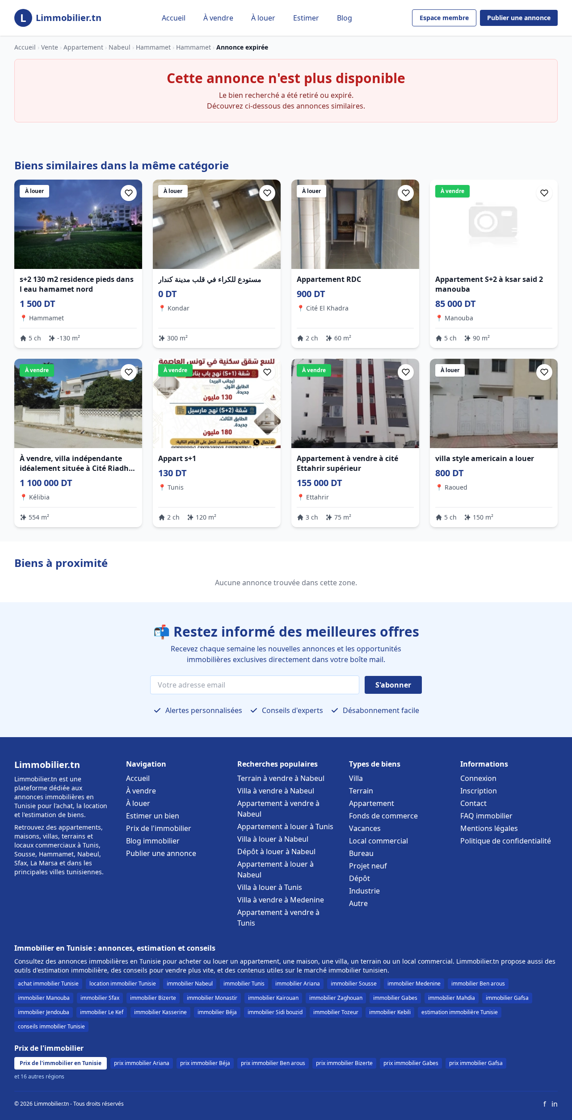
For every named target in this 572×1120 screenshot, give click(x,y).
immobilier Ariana (297, 983)
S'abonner (393, 685)
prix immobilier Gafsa (476, 1063)
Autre (358, 903)
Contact (473, 803)
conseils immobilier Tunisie (51, 1026)
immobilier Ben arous (478, 983)
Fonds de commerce (383, 816)
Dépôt (359, 878)
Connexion (478, 778)
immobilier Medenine (414, 983)
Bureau (361, 853)
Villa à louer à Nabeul (272, 839)
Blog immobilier (153, 841)
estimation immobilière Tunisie (459, 1012)
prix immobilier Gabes (410, 1063)
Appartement (83, 47)
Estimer (306, 18)
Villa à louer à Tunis (269, 887)
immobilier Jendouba (43, 1012)
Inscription (478, 791)
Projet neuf (368, 866)
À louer (263, 18)
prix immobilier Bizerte (344, 1063)
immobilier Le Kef (101, 1012)
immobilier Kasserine (160, 1012)
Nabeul (119, 47)
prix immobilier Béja (205, 1063)
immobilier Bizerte (153, 998)
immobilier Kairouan (273, 998)
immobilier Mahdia (451, 998)
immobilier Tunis (244, 983)
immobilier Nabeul (190, 983)
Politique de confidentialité (505, 841)
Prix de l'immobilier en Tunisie (60, 1063)
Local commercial (378, 841)
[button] (129, 193)
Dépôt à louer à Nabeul (276, 851)
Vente (49, 47)
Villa (356, 778)
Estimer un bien (152, 816)
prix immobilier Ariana (141, 1063)
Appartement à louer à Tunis (285, 826)
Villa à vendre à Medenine (280, 900)
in (554, 1104)
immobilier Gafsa (507, 998)
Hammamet (153, 47)
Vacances (365, 828)
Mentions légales (489, 828)
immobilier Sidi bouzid (275, 1012)
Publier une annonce (519, 17)
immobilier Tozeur (335, 1012)
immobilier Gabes (395, 998)
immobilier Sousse (354, 983)
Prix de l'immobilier (158, 828)
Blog (344, 18)
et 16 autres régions (39, 1076)
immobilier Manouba (44, 998)
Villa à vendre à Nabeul (275, 791)
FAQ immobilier (486, 816)
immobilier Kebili (390, 1012)
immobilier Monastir (212, 998)
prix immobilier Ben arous (273, 1063)
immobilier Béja (217, 1012)
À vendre (218, 18)
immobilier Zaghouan (335, 998)
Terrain (361, 791)
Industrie (364, 891)
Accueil (173, 18)
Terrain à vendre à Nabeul (280, 778)
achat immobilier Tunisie (48, 983)
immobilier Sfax (99, 998)
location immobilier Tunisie (122, 983)
